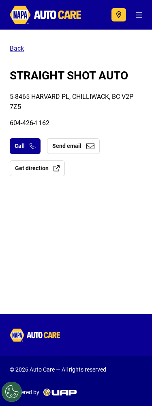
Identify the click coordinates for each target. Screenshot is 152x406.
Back (17, 48)
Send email (66, 146)
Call (20, 146)
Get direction (32, 168)
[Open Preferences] (12, 392)
